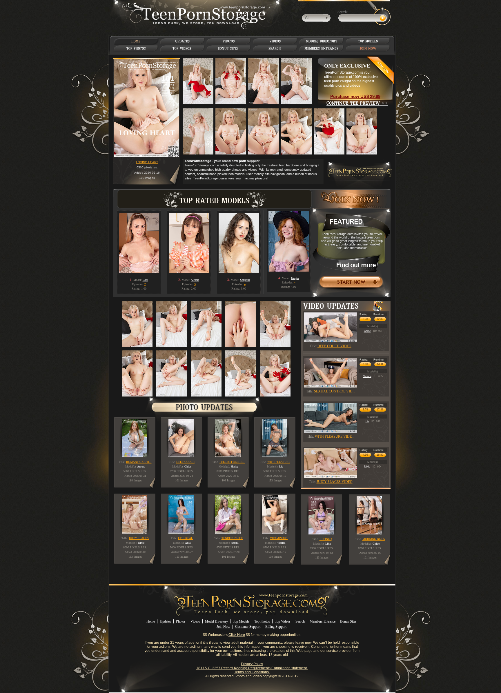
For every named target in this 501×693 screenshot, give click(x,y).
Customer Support (247, 627)
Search (300, 621)
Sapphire (245, 279)
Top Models (241, 621)
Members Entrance (322, 621)
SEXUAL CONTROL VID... (334, 391)
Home (150, 621)
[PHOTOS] (229, 41)
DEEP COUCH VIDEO (334, 346)
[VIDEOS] (275, 41)
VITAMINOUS (279, 538)
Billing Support (275, 627)
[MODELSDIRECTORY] (321, 41)
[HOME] (136, 41)
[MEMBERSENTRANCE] (321, 48)
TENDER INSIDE (232, 538)
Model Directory (216, 621)
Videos (195, 621)
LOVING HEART (147, 162)
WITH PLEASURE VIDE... (334, 436)
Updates (165, 621)
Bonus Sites (348, 621)
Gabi (145, 279)
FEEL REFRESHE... (232, 461)
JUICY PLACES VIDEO (335, 482)
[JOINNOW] (368, 48)
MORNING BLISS (373, 539)
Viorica (367, 376)
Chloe (367, 331)
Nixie (367, 466)
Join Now (223, 627)
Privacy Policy (252, 664)
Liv (367, 421)
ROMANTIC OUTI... (139, 461)
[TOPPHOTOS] (136, 48)
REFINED (326, 539)
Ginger (295, 278)
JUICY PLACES (139, 538)
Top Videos (283, 621)
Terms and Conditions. (252, 672)
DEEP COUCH (185, 461)
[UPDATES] (182, 41)
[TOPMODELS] (368, 41)
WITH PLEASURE (278, 461)
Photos (181, 621)
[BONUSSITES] (229, 48)
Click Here (236, 635)
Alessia (195, 279)
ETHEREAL (185, 538)
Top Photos (262, 621)
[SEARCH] (275, 48)
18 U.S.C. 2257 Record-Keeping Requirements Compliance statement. (252, 668)
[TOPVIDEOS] (183, 48)
